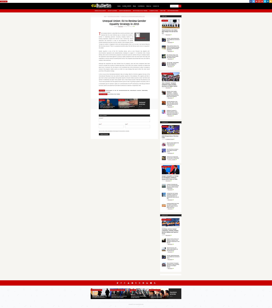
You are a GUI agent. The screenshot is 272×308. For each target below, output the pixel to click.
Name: (100, 124)
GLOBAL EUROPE (126, 6)
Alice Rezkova (170, 145)
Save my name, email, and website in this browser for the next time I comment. (114, 131)
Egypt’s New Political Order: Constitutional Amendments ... (99, 297)
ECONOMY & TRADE (153, 10)
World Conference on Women (104, 92)
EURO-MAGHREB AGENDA (172, 10)
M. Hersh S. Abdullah (172, 159)
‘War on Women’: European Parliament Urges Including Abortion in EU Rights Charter (169, 84)
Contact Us (156, 6)
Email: (126, 124)
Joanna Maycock (133, 90)
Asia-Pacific (164, 126)
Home (119, 6)
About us (148, 6)
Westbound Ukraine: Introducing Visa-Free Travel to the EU (119, 297)
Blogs (134, 6)
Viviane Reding (144, 90)
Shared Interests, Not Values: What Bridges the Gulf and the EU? (170, 31)
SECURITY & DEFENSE (112, 10)
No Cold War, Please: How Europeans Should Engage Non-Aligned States (172, 56)
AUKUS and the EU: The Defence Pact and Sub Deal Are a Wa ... (107, 107)
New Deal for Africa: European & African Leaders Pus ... (127, 107)
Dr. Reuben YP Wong (169, 139)
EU (113, 90)
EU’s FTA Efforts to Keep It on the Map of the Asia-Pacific (172, 150)
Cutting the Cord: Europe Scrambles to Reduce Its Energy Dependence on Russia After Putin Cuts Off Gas (173, 196)
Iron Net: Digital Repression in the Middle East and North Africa (173, 40)
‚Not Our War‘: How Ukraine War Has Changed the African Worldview (173, 64)
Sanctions (139, 90)
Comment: (101, 118)
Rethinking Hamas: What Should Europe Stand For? (138, 297)
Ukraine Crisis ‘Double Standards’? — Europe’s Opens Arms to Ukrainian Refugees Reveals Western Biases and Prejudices (173, 94)
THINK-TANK (162, 10)
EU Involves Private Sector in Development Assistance (157, 297)
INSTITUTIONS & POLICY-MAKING (140, 10)
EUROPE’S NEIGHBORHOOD (125, 10)
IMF (117, 90)
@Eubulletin (120, 26)
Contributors (141, 6)
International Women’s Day (124, 90)
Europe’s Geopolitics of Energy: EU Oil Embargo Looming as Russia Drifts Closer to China (170, 177)
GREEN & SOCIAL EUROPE (100, 10)
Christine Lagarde (108, 90)
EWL (115, 90)
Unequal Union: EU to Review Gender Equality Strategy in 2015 (133, 16)
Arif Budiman (170, 153)
